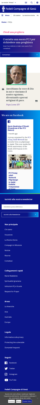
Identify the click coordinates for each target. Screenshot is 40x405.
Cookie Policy (27, 401)
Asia (6, 312)
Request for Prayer (12, 291)
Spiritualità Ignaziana (13, 281)
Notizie (7, 250)
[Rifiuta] (37, 398)
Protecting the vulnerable (14, 342)
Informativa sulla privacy (14, 337)
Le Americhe (9, 306)
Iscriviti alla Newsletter (12, 215)
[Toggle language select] (37, 2)
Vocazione (9, 235)
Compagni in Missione (13, 245)
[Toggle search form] (31, 2)
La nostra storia (29, 15)
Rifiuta (19, 401)
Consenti (11, 401)
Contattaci (6, 55)
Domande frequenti (12, 347)
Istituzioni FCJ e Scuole (13, 286)
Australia (8, 317)
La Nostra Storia (11, 240)
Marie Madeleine (11, 276)
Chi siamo (17, 15)
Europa (7, 322)
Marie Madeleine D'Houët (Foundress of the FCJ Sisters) (18, 128)
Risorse (7, 255)
